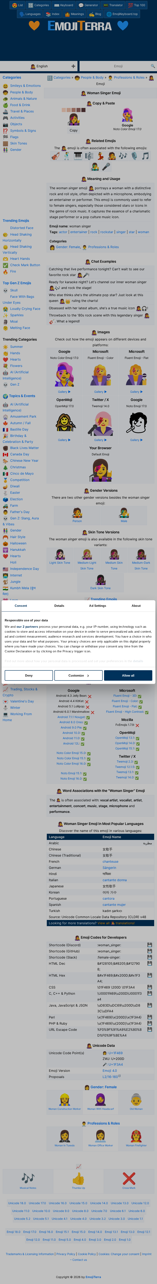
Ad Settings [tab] (97, 605)
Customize (76, 675)
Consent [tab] (21, 605)
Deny (29, 675)
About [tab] (136, 605)
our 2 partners (27, 626)
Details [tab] (59, 605)
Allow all (128, 675)
